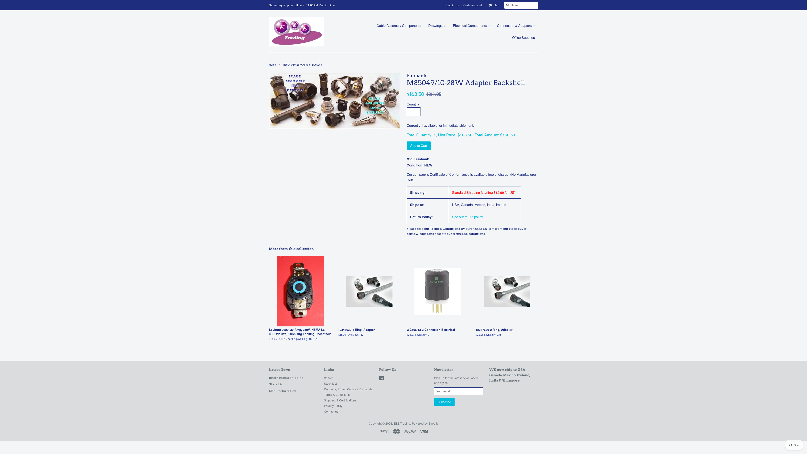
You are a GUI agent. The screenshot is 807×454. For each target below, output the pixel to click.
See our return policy (467, 216)
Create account (472, 5)
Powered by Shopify (425, 423)
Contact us (331, 411)
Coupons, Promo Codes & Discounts (348, 389)
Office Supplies (524, 37)
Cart (496, 5)
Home (272, 64)
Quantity (413, 104)
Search (329, 378)
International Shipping (286, 377)
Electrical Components (470, 25)
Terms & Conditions (337, 394)
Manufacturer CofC (283, 391)
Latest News (279, 370)
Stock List (276, 384)
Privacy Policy (333, 406)
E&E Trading (402, 423)
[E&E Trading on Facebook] (381, 379)
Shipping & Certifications (340, 400)
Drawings (435, 25)
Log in (450, 5)
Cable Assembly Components (399, 25)
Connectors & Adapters (515, 25)
